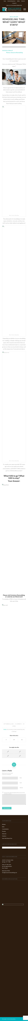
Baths (3, 826)
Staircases (4, 833)
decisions (10, 729)
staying (14, 731)
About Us (23, 1)
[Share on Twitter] (14, 740)
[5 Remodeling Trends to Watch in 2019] (20, 751)
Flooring (4, 831)
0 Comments (18, 724)
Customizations (5, 829)
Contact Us (14, 3)
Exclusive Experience (11, 1)
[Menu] (24, 9)
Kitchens (4, 824)
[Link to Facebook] (23, 1019)
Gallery (18, 1)
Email (21, 782)
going (15, 729)
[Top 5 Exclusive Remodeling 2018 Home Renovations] (8, 751)
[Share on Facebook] (6, 740)
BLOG (11, 16)
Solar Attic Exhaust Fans (7, 838)
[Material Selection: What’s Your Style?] (20, 756)
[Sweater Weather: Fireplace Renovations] (8, 756)
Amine (14, 726)
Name (21, 777)
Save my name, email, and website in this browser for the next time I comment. (14, 793)
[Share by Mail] (22, 740)
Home (5, 1)
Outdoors (4, 836)
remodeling (21, 729)
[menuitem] (14, 3)
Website (21, 787)
